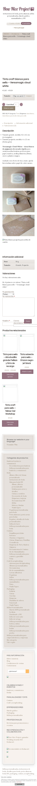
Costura (10, 531)
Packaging (10, 589)
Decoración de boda (19, 496)
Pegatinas (13, 575)
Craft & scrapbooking (15, 561)
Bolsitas (12, 591)
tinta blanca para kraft (9, 116)
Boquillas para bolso (16, 533)
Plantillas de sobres (16, 601)
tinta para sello (21, 116)
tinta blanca (30, 113)
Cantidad (10, 104)
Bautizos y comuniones (15, 690)
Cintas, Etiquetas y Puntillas (19, 540)
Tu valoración (8, 296)
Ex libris (12, 612)
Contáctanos (11, 666)
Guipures (12, 547)
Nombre (6, 321)
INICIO (6, 34)
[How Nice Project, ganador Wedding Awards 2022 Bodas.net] (18, 742)
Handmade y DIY (15, 615)
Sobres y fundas (18, 505)
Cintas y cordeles (18, 494)
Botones (12, 536)
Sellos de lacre (14, 524)
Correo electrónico (18, 322)
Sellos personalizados (15, 715)
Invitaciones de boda (17, 480)
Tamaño (7, 96)
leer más (19, 782)
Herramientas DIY (18, 501)
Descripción (8, 123)
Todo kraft (13, 603)
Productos (15, 34)
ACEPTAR (19, 784)
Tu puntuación (8, 292)
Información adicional (24, 123)
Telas (11, 559)
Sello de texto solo (16, 617)
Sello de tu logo (15, 619)
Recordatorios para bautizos (19, 466)
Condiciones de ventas (15, 663)
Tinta (18, 113)
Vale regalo (11, 642)
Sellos (14, 503)
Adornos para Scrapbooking (19, 563)
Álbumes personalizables (18, 566)
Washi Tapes (13, 587)
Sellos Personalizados (15, 607)
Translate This (12, 445)
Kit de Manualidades (16, 552)
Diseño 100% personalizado (19, 610)
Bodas (9, 693)
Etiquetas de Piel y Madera (19, 545)
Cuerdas (12, 596)
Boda (9, 473)
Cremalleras (13, 542)
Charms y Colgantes (16, 538)
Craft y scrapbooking (14, 703)
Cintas (11, 594)
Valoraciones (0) (10, 126)
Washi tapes (16, 508)
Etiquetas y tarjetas (19, 498)
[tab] (7, 123)
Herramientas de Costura (18, 549)
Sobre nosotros (12, 659)
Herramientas (14, 568)
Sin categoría (12, 640)
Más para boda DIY (16, 482)
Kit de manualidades (16, 570)
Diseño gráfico (12, 711)
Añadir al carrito (8, 108)
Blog (8, 661)
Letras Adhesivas (15, 573)
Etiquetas (12, 598)
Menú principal (19, 28)
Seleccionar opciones (10, 376)
